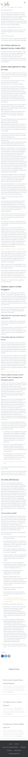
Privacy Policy (17, 750)
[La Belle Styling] (6, 4)
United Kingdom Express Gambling (13, 598)
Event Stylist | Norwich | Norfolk (10, 747)
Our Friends (23, 747)
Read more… (11, 692)
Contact (17, 744)
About (10, 744)
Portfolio (9, 750)
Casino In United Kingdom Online (10, 371)
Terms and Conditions (14, 753)
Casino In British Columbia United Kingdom (13, 249)
